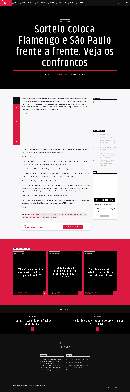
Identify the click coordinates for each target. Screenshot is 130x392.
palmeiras (45, 217)
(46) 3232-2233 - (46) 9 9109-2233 (78, 359)
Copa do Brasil (65, 21)
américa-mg (35, 214)
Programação (62, 3)
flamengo (68, 214)
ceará (43, 214)
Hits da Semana (41, 3)
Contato (80, 3)
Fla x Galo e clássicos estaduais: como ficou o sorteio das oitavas (100, 272)
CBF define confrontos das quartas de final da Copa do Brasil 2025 (30, 272)
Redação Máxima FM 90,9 (64, 74)
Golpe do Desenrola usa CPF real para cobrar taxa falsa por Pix (108, 142)
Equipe (52, 3)
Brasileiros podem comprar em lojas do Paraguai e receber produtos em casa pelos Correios (107, 162)
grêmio (25, 217)
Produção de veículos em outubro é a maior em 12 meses (98, 322)
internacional (35, 217)
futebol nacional (80, 214)
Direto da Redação (27, 3)
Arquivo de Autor (73, 227)
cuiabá (61, 214)
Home (15, 3)
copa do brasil (52, 214)
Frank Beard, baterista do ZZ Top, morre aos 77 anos (108, 148)
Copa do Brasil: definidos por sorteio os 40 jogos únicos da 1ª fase (65, 272)
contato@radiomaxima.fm (75, 362)
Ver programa (104, 216)
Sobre (72, 3)
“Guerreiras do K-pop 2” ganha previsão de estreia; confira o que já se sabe (107, 136)
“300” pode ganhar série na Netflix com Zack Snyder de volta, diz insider (108, 155)
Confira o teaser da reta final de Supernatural (33, 322)
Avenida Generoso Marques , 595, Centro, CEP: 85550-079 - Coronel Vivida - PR (78, 368)
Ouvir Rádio (124, 3)
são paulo (54, 217)
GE (27, 208)
